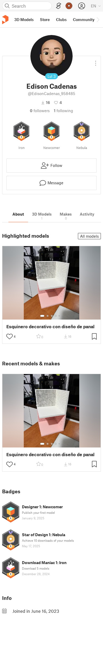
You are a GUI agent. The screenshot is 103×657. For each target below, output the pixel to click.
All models (89, 236)
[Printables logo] (5, 19)
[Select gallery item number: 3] (52, 316)
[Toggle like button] (9, 336)
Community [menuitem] (84, 19)
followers (40, 110)
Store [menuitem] (45, 19)
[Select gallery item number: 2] (47, 316)
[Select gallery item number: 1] (42, 316)
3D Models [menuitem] (24, 19)
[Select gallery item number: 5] (60, 316)
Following (63, 110)
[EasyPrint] (59, 6)
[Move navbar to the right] (97, 19)
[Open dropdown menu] (95, 61)
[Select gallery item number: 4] (56, 316)
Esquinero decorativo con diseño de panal (50, 326)
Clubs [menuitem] (61, 19)
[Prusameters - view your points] (68, 5)
